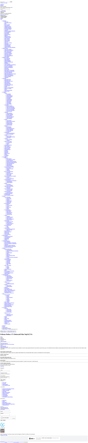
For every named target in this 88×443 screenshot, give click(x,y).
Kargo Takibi (4, 402)
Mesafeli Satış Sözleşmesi (6, 389)
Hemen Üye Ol (2, 15)
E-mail (1, 411)
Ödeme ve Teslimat (5, 393)
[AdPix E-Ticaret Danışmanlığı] (32, 438)
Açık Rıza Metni (5, 395)
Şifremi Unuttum (3, 11)
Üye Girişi (4, 383)
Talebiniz (1, 413)
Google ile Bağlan (3, 17)
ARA (11, 1)
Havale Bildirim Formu (6, 385)
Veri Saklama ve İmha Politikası (7, 396)
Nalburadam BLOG (5, 404)
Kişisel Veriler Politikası (6, 392)
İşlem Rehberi (4, 394)
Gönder (4, 379)
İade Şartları (4, 391)
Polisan (1, 337)
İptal (1, 379)
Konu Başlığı (2, 409)
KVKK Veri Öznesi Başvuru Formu (8, 388)
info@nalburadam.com (4, 407)
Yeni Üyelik (4, 382)
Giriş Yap (2, 12)
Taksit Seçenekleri (3, 341)
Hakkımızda (4, 400)
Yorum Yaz (2, 366)
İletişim (3, 401)
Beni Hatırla (4, 10)
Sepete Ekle (2, 343)
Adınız (1, 370)
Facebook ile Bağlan (4, 16)
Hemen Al (6, 343)
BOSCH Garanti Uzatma (6, 403)
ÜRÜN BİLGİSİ (3, 346)
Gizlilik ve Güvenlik (5, 390)
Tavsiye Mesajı (2, 375)
